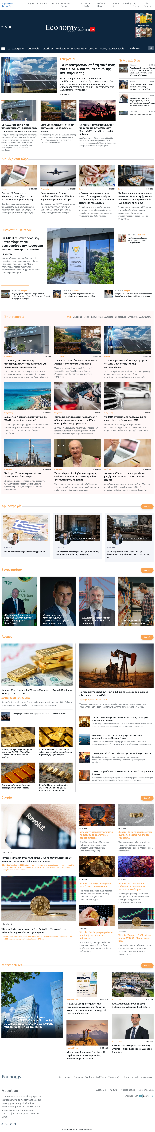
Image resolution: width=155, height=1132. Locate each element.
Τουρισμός (44, 189)
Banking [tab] (77, 316)
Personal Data (146, 1089)
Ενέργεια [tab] (133, 316)
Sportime (54, 3)
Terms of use (128, 1089)
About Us (101, 1089)
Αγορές (103, 48)
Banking (48, 48)
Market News (11, 965)
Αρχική (113, 1089)
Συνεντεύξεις (79, 48)
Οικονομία (33, 48)
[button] (3, 48)
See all (147, 506)
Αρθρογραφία (116, 48)
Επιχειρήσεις (16, 48)
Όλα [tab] (69, 316)
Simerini (44, 3)
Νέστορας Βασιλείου (84, 538)
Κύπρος (82, 189)
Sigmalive (33, 3)
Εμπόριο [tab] (108, 316)
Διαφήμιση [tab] (145, 316)
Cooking (127, 3)
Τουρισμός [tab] (120, 316)
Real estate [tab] (97, 316)
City (80, 3)
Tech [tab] (86, 316)
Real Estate (62, 48)
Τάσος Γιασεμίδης (30, 538)
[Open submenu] (25, 48)
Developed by (132, 1095)
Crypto (93, 48)
